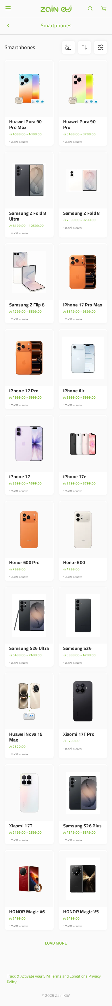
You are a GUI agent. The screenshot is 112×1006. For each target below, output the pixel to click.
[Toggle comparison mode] (68, 47)
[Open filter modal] (100, 47)
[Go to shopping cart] (104, 8)
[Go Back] (8, 25)
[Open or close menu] (8, 8)
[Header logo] (56, 8)
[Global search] (90, 8)
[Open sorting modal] (84, 47)
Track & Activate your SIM (28, 976)
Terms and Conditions (69, 976)
